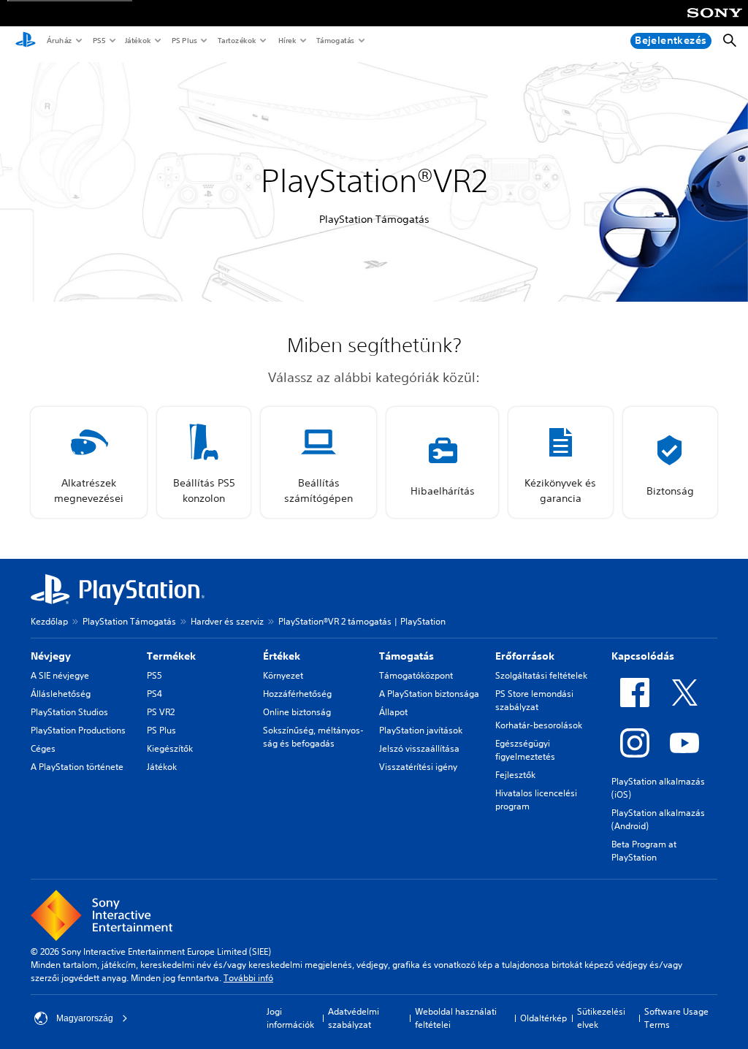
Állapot (393, 712)
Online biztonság (297, 712)
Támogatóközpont (416, 675)
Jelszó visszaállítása (419, 748)
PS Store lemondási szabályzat (534, 700)
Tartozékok (236, 40)
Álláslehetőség (61, 693)
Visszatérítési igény (418, 766)
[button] (89, 462)
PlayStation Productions (78, 730)
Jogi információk (290, 1018)
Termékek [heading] (171, 656)
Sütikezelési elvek (601, 1018)
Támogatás (335, 40)
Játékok (137, 40)
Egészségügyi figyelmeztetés (525, 750)
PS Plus (183, 40)
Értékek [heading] (281, 656)
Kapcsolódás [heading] (642, 656)
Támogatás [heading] (406, 656)
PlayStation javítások (420, 730)
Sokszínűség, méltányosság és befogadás (313, 736)
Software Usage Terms (676, 1018)
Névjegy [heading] (51, 656)
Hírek (287, 40)
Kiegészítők (170, 748)
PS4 (154, 693)
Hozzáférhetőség (297, 693)
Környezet (283, 675)
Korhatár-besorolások (538, 725)
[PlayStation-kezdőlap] (25, 41)
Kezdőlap (49, 621)
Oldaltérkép (543, 1018)
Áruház (59, 40)
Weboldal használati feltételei (456, 1018)
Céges (43, 748)
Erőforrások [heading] (524, 656)
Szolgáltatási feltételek (541, 675)
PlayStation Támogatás (129, 621)
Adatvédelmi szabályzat (353, 1018)
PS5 (98, 40)
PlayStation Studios (69, 712)
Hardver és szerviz (227, 621)
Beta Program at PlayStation (643, 850)
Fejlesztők (515, 774)
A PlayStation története (77, 766)
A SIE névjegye (60, 675)
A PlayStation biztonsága (429, 693)
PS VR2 (161, 712)
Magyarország (84, 1018)
